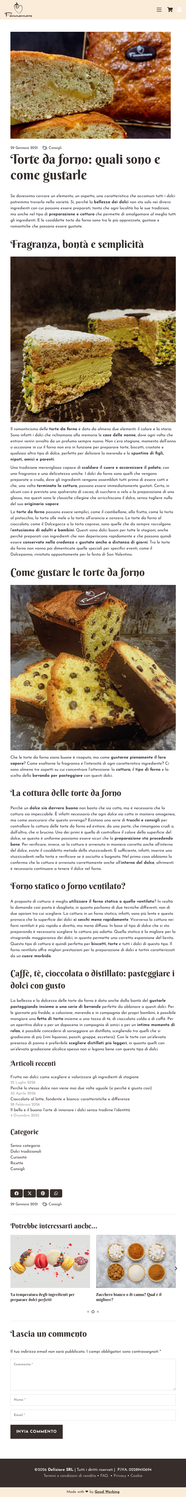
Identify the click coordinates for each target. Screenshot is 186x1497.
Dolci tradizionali (25, 1151)
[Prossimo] (176, 1268)
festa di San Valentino (112, 554)
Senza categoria (25, 1146)
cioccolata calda (132, 1019)
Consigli (55, 148)
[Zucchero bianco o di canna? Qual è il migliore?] (136, 1261)
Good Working (107, 1492)
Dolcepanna (21, 554)
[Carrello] (170, 9)
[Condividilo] (16, 1193)
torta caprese (87, 524)
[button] (159, 9)
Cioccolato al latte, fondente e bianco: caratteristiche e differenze (70, 1099)
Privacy (120, 1476)
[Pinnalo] (43, 1193)
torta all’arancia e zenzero (99, 518)
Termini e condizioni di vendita (70, 1476)
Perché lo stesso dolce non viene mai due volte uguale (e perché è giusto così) (81, 1088)
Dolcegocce (55, 524)
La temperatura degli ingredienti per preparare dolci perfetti (42, 1297)
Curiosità (18, 1157)
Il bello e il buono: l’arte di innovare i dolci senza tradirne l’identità (70, 1110)
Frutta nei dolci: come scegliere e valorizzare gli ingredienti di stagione (74, 1077)
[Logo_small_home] (18, 9)
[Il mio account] (179, 9)
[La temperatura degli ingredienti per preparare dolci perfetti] (50, 1261)
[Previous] (10, 1268)
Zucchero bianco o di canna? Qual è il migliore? (129, 1297)
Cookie (136, 1476)
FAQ (104, 1476)
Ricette (16, 1163)
